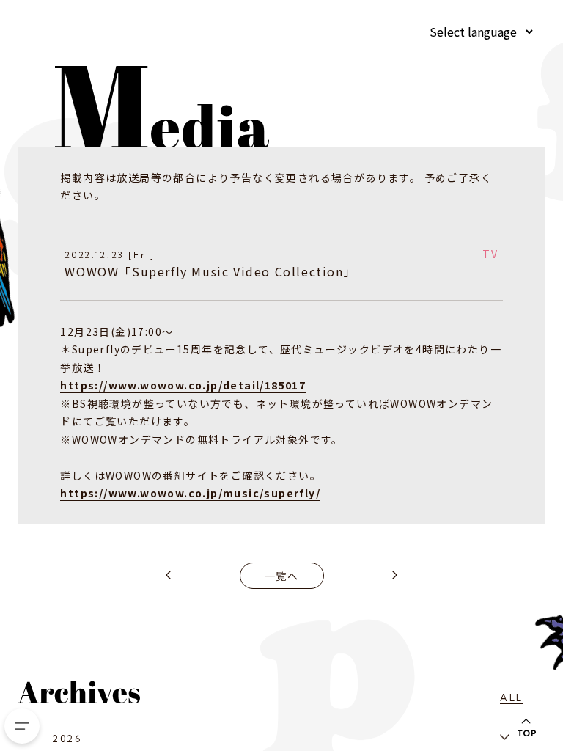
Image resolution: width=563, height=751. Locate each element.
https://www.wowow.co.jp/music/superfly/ (190, 493)
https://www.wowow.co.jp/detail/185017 (183, 385)
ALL (511, 697)
